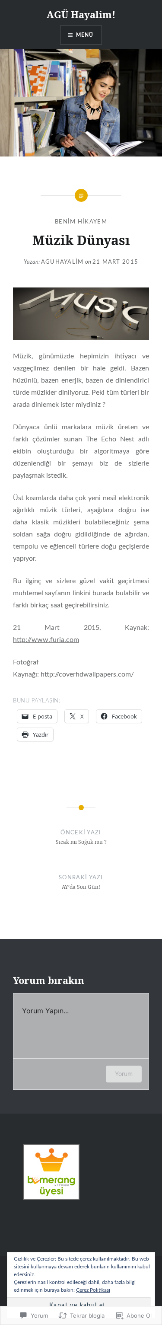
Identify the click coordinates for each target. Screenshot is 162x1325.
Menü (85, 35)
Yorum (124, 1073)
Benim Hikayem (81, 222)
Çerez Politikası (93, 1290)
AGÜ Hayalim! (81, 14)
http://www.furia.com (46, 639)
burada (103, 593)
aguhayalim (62, 262)
